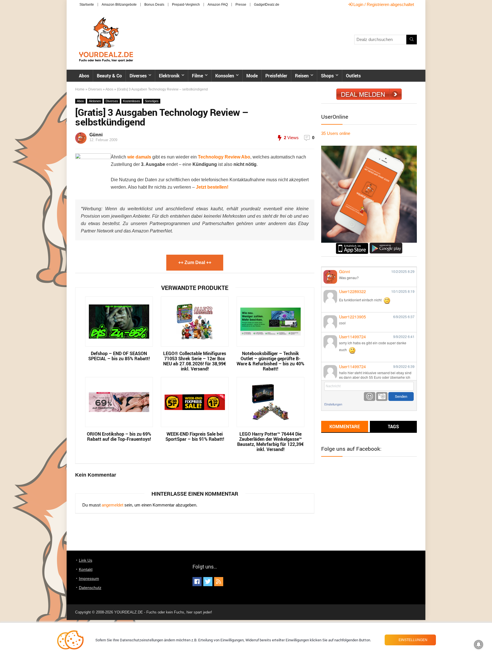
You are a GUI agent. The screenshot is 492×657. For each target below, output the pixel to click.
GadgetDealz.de (266, 5)
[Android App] (386, 245)
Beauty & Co (109, 76)
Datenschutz (90, 587)
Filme (197, 76)
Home (80, 89)
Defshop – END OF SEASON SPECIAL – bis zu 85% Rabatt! (119, 356)
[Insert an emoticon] (369, 396)
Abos (84, 76)
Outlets (353, 76)
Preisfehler (276, 76)
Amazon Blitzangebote (119, 5)
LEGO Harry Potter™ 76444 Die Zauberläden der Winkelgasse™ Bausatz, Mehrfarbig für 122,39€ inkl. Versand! (270, 441)
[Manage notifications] (478, 644)
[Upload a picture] (382, 396)
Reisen (302, 76)
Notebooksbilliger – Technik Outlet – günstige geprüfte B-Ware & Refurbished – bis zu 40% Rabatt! (270, 361)
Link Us (85, 560)
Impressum (89, 578)
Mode (252, 76)
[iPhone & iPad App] (352, 245)
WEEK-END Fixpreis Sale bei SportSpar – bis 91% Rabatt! (194, 436)
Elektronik (169, 76)
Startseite (86, 5)
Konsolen (224, 76)
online (335, 133)
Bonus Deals (154, 5)
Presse (240, 5)
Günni (95, 134)
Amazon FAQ (218, 5)
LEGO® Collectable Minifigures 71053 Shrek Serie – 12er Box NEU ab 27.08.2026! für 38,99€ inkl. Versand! (194, 361)
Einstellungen (333, 404)
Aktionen (95, 101)
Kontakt (86, 569)
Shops (327, 76)
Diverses (138, 76)
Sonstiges (152, 101)
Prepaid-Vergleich (186, 5)
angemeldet (112, 504)
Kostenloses (131, 101)
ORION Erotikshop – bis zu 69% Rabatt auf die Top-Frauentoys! (119, 436)
